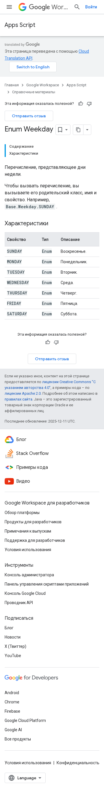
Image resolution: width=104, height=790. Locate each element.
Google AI (13, 729)
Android (12, 692)
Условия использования (28, 549)
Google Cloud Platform (25, 720)
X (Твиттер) (15, 646)
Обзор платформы (22, 512)
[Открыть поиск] (77, 6)
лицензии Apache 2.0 (23, 393)
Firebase (12, 711)
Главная (12, 85)
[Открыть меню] (9, 7)
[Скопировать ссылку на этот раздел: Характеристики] (54, 223)
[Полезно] (80, 103)
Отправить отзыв (29, 115)
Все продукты (18, 739)
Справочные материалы (33, 92)
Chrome (12, 702)
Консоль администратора (29, 575)
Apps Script (20, 25)
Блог (9, 628)
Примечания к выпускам (28, 531)
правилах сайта (18, 399)
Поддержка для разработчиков (35, 540)
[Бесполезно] (89, 103)
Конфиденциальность (78, 762)
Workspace (60, 7)
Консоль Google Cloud (25, 593)
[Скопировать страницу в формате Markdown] (78, 130)
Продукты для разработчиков (33, 522)
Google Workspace (42, 85)
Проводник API (19, 602)
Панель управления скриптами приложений (47, 584)
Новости (13, 637)
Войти (91, 7)
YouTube (13, 655)
